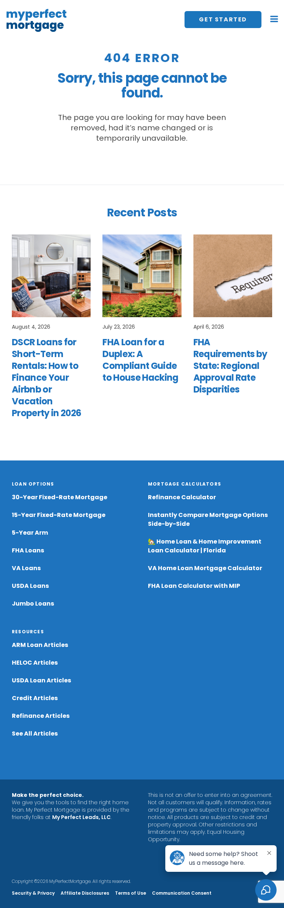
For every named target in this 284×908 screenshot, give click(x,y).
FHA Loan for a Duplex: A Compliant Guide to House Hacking (140, 360)
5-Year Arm (30, 532)
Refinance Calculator (182, 497)
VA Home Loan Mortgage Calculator (205, 568)
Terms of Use (130, 893)
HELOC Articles (35, 662)
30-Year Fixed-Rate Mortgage (59, 497)
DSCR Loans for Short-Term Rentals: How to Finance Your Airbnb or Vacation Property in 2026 (46, 377)
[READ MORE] (51, 275)
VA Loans (26, 568)
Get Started (223, 19)
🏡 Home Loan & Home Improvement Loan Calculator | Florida (204, 546)
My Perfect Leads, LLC (81, 817)
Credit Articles (35, 698)
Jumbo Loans (33, 603)
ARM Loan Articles (40, 645)
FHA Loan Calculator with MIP (194, 586)
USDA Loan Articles (41, 680)
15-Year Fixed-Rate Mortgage (58, 515)
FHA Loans (28, 550)
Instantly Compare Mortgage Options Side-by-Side (208, 519)
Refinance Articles (41, 716)
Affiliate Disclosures (85, 893)
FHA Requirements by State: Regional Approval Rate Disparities (230, 365)
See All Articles (35, 733)
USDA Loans (30, 586)
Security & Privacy (33, 893)
